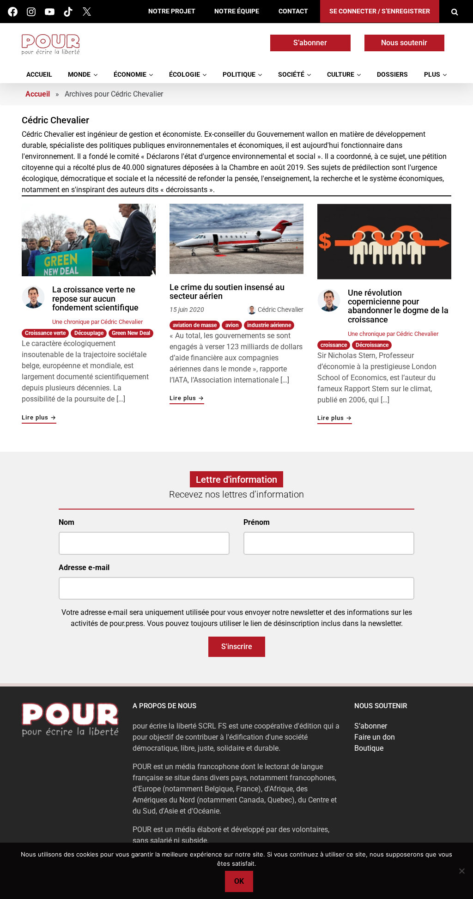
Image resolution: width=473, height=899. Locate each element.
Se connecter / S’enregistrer (379, 11)
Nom (66, 522)
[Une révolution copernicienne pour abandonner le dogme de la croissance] (384, 241)
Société (291, 75)
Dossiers (392, 75)
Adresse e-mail (84, 567)
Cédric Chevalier (280, 309)
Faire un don (374, 737)
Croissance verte (45, 333)
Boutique (368, 748)
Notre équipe (236, 11)
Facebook (12, 12)
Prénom (256, 522)
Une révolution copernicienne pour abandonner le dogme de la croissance (398, 306)
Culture (340, 75)
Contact (293, 11)
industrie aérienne (269, 325)
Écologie (184, 75)
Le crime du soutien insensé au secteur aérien (227, 292)
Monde (79, 75)
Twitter (86, 12)
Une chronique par (97, 321)
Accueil (39, 75)
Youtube (49, 12)
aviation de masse (195, 325)
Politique (239, 75)
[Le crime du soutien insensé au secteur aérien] (236, 239)
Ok (239, 881)
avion (232, 325)
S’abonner (310, 42)
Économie (130, 75)
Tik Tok (68, 12)
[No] (461, 870)
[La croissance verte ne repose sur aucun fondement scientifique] (89, 240)
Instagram (31, 12)
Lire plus (39, 418)
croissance (334, 345)
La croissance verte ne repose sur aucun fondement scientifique (95, 298)
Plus (432, 75)
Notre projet (171, 11)
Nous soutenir (404, 42)
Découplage (88, 333)
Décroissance (372, 345)
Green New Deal (131, 333)
